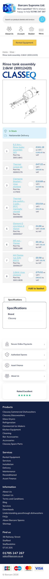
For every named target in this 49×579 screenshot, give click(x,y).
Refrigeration (9, 422)
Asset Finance (9, 478)
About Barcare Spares (13, 520)
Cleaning (7, 433)
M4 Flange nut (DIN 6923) (18, 258)
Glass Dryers (9, 419)
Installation (8, 464)
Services (7, 460)
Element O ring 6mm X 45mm (18, 226)
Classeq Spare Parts (13, 444)
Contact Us (8, 495)
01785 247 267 (13, 553)
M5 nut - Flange (17, 241)
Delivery (7, 467)
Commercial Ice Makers (14, 426)
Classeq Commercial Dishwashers (19, 411)
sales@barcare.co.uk (13, 556)
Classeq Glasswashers (14, 415)
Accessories (8, 440)
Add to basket (36, 288)
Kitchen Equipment (12, 429)
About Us (7, 491)
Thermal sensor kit (17, 165)
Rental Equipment (24, 42)
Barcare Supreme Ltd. (31, 5)
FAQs (5, 516)
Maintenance (9, 471)
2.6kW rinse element (19, 273)
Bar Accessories (10, 436)
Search (42, 19)
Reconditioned (10, 475)
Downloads (8, 509)
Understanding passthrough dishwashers (23, 513)
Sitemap (7, 523)
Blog (5, 502)
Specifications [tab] (15, 299)
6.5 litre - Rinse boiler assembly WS (18, 148)
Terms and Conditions (13, 498)
